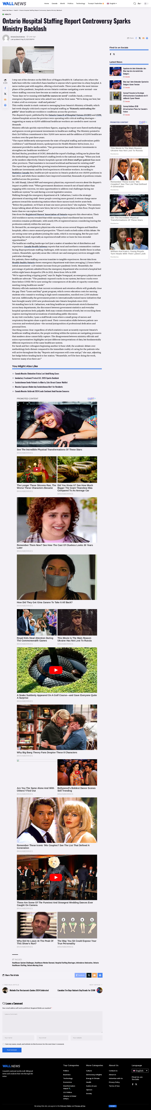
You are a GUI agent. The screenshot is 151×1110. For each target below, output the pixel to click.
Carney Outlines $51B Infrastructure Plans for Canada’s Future (135, 109)
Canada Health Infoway (35, 246)
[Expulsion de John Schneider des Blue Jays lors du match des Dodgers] (115, 71)
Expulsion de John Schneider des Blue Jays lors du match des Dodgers (134, 71)
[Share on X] (139, 38)
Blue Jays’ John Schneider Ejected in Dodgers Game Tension (136, 83)
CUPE (98, 115)
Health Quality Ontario (23, 262)
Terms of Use (80, 1106)
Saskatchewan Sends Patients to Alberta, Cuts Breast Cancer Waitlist (41, 382)
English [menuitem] (139, 1071)
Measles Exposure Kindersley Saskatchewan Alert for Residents (39, 386)
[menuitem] (111, 3)
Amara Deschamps (18, 37)
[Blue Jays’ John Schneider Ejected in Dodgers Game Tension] (115, 84)
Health (8, 14)
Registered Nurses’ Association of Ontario (46, 214)
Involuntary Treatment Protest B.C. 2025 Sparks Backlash (37, 378)
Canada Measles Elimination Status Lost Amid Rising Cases (37, 373)
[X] (114, 54)
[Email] (143, 38)
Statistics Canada (20, 173)
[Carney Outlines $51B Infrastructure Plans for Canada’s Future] (115, 109)
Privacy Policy (65, 1106)
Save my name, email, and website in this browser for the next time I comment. (34, 1044)
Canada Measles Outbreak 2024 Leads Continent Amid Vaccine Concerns (42, 391)
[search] (135, 4)
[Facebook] (110, 54)
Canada (127, 77)
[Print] (147, 38)
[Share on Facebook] (136, 38)
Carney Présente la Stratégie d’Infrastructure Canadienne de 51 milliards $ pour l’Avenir (135, 95)
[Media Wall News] (14, 3)
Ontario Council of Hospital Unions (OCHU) (69, 115)
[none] (140, 1070)
